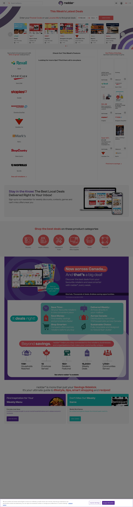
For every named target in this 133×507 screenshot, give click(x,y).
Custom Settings (95, 502)
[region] (66, 503)
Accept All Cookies (108, 502)
